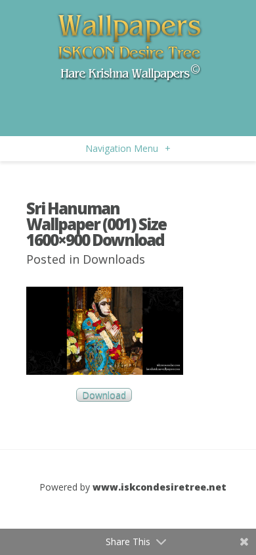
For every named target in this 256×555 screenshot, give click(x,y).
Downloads (114, 259)
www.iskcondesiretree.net (159, 487)
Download (104, 395)
